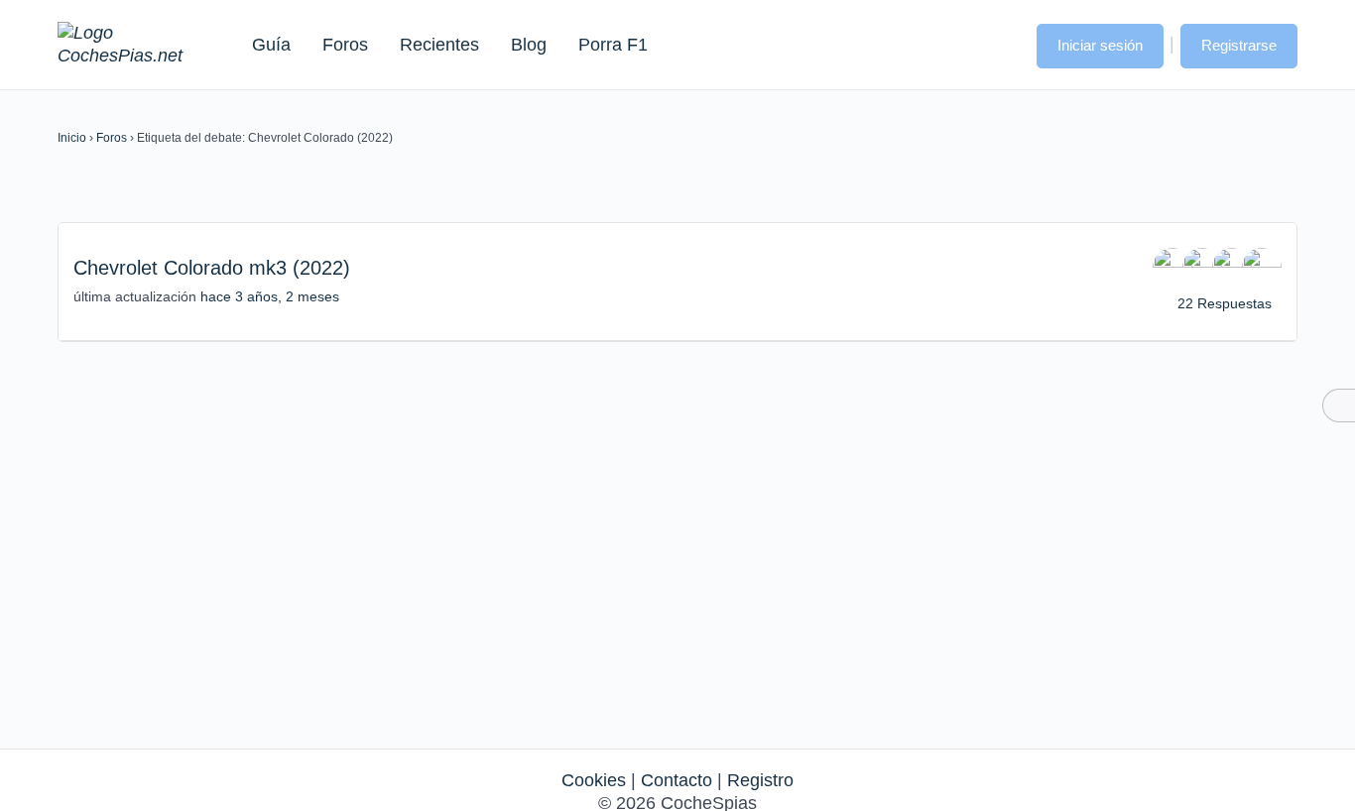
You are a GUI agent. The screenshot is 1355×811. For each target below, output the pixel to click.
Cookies (593, 780)
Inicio (72, 138)
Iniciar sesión (1100, 45)
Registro (760, 780)
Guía (271, 45)
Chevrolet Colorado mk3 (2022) (211, 268)
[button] (1002, 44)
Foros (345, 45)
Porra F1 (612, 45)
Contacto (676, 780)
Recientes (439, 45)
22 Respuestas (1224, 303)
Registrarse (1239, 45)
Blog (529, 45)
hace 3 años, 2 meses (269, 296)
